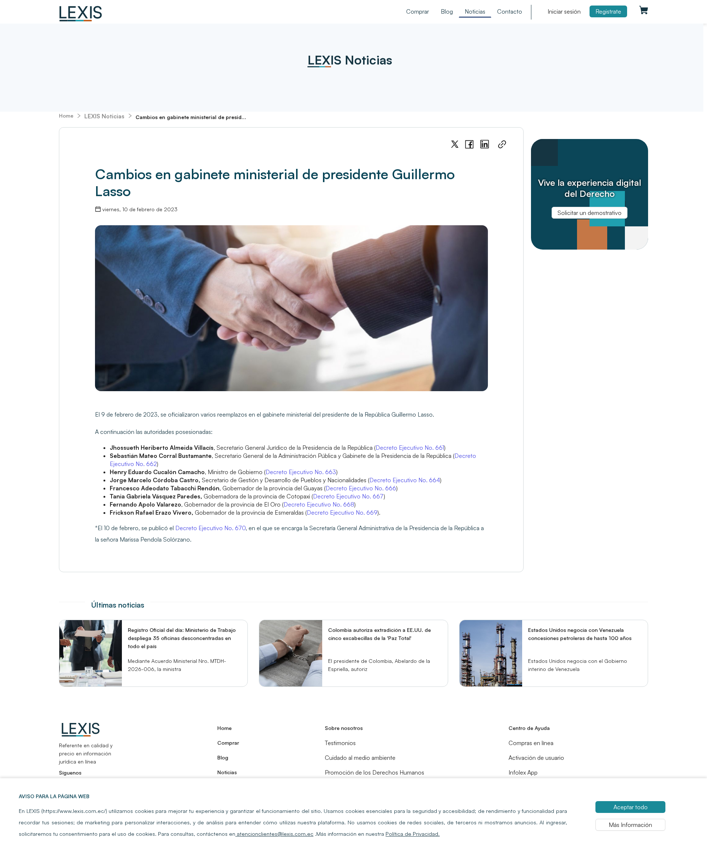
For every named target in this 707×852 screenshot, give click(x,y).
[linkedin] (484, 144)
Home (66, 115)
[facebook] (469, 144)
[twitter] (455, 144)
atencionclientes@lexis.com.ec (274, 833)
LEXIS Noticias (104, 116)
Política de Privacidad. (413, 833)
